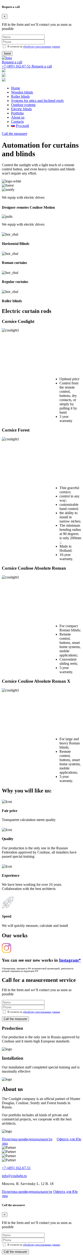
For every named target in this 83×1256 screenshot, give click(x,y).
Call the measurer (14, 134)
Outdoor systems (23, 105)
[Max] (4, 76)
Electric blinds (21, 109)
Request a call (12, 62)
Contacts (17, 121)
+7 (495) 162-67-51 (16, 1168)
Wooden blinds (22, 92)
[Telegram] (4, 71)
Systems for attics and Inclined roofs (37, 101)
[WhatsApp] (4, 80)
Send (7, 53)
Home (15, 88)
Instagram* (70, 960)
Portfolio (17, 113)
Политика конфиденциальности (27, 1139)
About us (17, 117)
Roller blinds (20, 96)
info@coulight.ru (14, 1176)
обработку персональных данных (41, 46)
